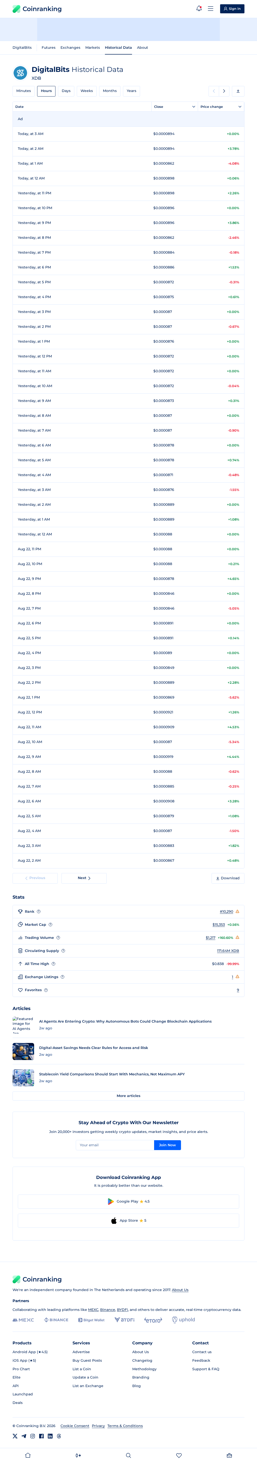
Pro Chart (21, 1369)
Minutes (23, 90)
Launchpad (23, 1394)
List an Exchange (88, 1386)
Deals (18, 1402)
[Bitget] (91, 1320)
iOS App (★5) (24, 1360)
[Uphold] (183, 1320)
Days (66, 90)
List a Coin (82, 1369)
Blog (136, 1386)
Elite (17, 1377)
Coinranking (42, 9)
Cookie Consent (74, 1426)
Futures (48, 47)
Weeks (87, 90)
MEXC (93, 1309)
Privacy (98, 1426)
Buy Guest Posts (87, 1360)
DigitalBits (22, 47)
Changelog (142, 1360)
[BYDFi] (124, 1319)
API (16, 1386)
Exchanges (70, 47)
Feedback (201, 1360)
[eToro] (153, 1320)
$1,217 (210, 937)
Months (110, 90)
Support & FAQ (205, 1369)
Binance (107, 1309)
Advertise (81, 1352)
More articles (128, 1095)
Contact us (202, 1352)
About (142, 47)
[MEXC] (23, 1320)
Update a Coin (85, 1377)
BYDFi (122, 1309)
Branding (140, 1377)
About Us (180, 1290)
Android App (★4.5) (30, 1352)
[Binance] (56, 1319)
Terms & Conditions (125, 1426)
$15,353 (219, 924)
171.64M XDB (228, 950)
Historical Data (118, 47)
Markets (92, 47)
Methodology (144, 1369)
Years (131, 90)
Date (19, 107)
